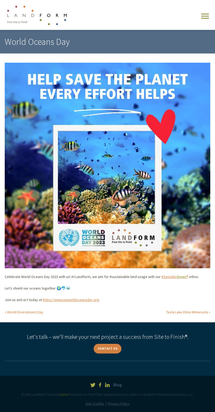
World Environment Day (25, 312)
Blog (117, 385)
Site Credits (94, 403)
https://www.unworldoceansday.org (71, 299)
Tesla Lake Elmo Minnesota (187, 312)
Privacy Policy (119, 403)
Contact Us (108, 348)
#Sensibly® (175, 276)
